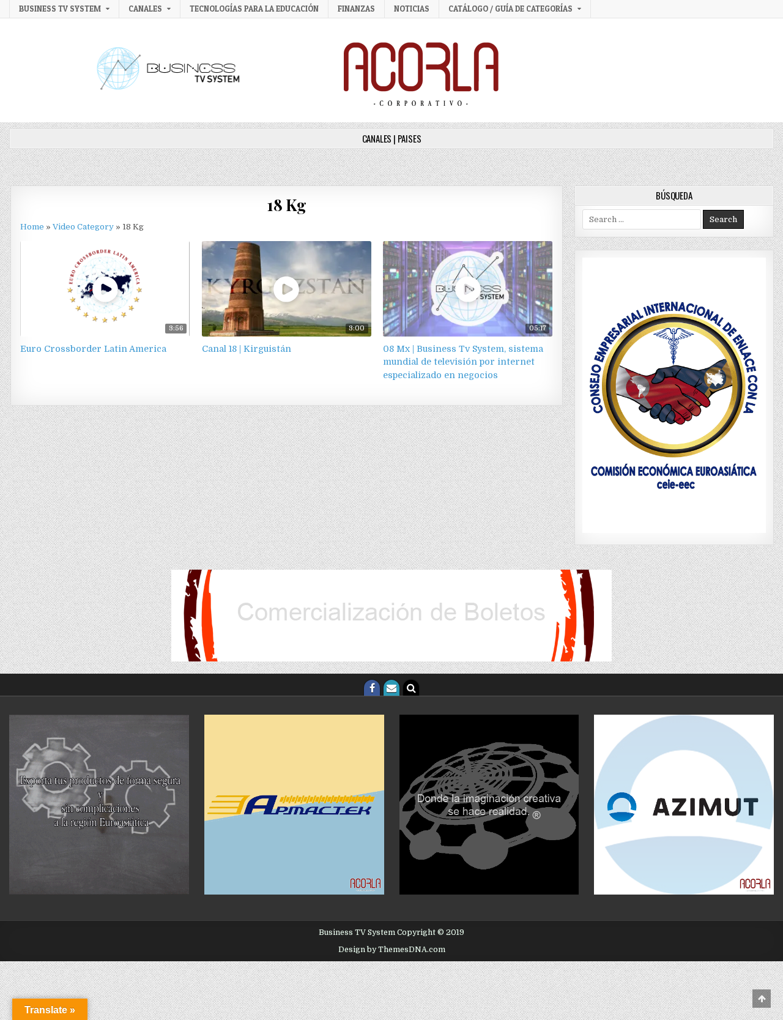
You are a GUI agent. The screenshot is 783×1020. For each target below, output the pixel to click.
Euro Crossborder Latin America (93, 349)
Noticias (411, 8)
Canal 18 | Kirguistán (246, 349)
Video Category (83, 226)
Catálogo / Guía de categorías (510, 8)
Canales (145, 8)
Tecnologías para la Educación (254, 8)
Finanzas (356, 8)
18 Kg (286, 204)
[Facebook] (372, 688)
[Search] (411, 688)
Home (32, 226)
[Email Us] (391, 688)
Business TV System (60, 8)
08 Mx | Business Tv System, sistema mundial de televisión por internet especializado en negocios (463, 362)
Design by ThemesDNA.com (391, 949)
